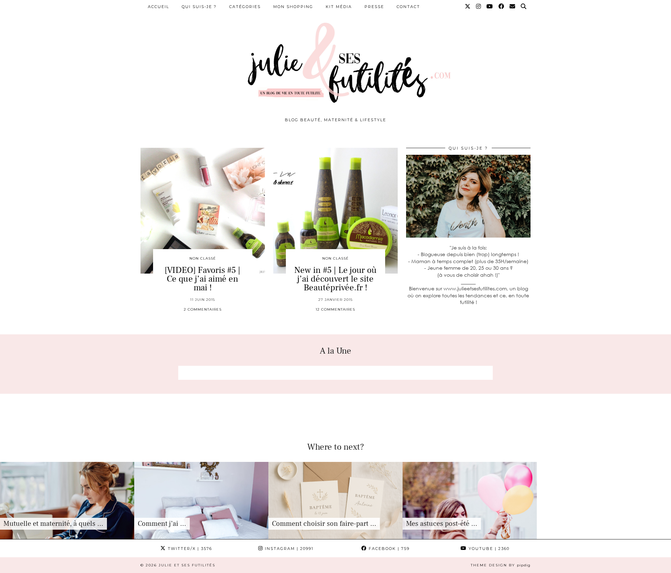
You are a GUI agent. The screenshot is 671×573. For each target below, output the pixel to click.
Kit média (339, 6)
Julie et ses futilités (187, 565)
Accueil (158, 6)
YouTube (488, 548)
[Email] (513, 6)
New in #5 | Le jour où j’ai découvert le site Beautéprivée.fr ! (335, 278)
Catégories (245, 6)
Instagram (288, 548)
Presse (374, 6)
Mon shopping (293, 6)
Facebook (388, 548)
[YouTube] (489, 6)
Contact (408, 6)
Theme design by (501, 565)
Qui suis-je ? (199, 6)
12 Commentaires (335, 309)
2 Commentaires (203, 309)
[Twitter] (468, 6)
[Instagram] (479, 6)
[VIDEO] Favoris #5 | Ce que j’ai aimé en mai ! (202, 278)
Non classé (202, 258)
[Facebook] (501, 6)
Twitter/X (189, 548)
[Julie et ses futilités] (335, 61)
